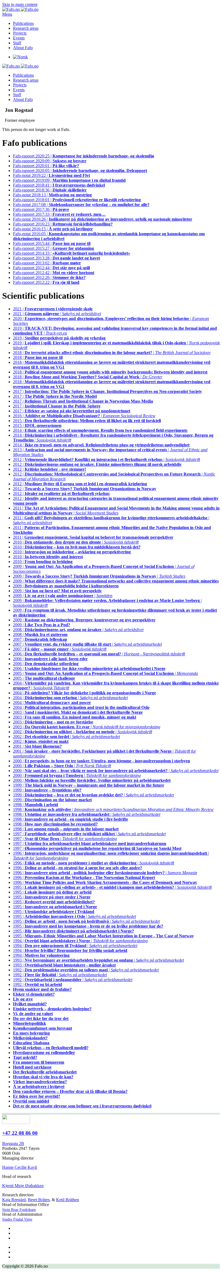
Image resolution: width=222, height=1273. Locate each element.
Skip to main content (19, 4)
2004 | (84, 693)
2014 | (100, 430)
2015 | (87, 420)
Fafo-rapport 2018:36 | (50, 190)
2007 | (40, 639)
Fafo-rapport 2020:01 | (46, 165)
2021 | (53, 309)
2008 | (40, 634)
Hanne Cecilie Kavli (19, 1167)
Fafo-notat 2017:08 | (81, 204)
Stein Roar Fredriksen (19, 1210)
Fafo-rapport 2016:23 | (63, 224)
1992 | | (86, 970)
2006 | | (99, 654)
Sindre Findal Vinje (17, 1219)
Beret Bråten (39, 1199)
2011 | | (116, 510)
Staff (17, 43)
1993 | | (98, 960)
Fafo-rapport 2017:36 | (41, 209)
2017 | (107, 391)
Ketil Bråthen (67, 1199)
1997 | (89, 843)
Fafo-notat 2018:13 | (52, 195)
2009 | (116, 581)
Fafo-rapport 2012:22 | (46, 282)
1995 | (52, 892)
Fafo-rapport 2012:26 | (49, 277)
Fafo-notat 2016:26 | (102, 219)
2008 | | (78, 629)
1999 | (88, 785)
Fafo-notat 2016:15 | (53, 229)
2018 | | (112, 352)
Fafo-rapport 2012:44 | (51, 267)
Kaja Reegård (14, 1199)
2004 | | (70, 697)
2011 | (93, 537)
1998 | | (113, 809)
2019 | (59, 338)
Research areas (25, 28)
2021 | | (57, 313)
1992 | (37, 984)
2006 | (50, 658)
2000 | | (62, 765)
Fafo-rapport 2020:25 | (83, 156)
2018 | (38, 357)
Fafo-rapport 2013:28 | (56, 258)
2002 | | (82, 731)
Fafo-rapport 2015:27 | (53, 248)
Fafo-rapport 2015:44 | (51, 243)
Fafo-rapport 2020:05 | (80, 170)
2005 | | (105, 673)
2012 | (97, 464)
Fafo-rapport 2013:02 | (47, 263)
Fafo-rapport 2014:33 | (71, 253)
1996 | (77, 867)
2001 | (37, 746)
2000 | (101, 761)
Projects (20, 33)
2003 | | (86, 727)
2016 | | (84, 415)
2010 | (77, 547)
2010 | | (76, 542)
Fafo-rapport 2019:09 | (69, 180)
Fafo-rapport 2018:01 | (77, 199)
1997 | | (89, 833)
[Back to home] (20, 9)
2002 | (40, 741)
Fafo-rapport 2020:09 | (49, 161)
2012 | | (106, 459)
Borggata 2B (13, 1143)
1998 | (35, 804)
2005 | (44, 678)
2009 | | (99, 576)
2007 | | (87, 644)
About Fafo (23, 47)
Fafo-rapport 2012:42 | (53, 272)
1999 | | (93, 795)
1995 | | (112, 887)
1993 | (64, 965)
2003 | (78, 712)
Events (19, 38)
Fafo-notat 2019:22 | (51, 175)
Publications (23, 23)
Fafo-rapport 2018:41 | (59, 185)
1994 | (70, 950)
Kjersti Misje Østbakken (23, 1185)
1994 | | (80, 940)
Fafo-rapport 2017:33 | (59, 214)
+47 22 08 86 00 (20, 1133)
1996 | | (93, 863)
